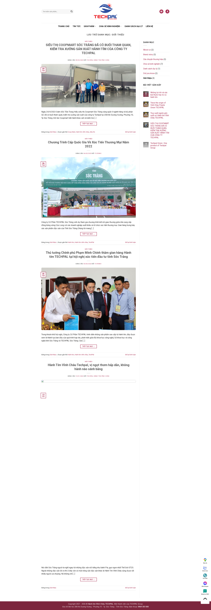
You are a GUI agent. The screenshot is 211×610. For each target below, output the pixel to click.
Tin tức (77, 26)
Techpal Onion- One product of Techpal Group (158, 145)
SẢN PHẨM (89, 26)
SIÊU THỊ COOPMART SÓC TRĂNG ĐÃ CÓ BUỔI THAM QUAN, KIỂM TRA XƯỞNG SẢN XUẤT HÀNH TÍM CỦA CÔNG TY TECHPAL (88, 49)
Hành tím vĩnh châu (82, 132)
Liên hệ (149, 26)
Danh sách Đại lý (134, 26)
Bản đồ (205, 563)
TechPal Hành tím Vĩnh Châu (98, 60)
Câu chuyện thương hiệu (153, 59)
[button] (161, 12)
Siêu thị (92, 132)
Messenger (205, 586)
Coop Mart (71, 132)
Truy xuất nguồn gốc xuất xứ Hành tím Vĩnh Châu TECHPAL (159, 115)
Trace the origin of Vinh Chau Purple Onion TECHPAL (158, 105)
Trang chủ (63, 26)
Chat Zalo (205, 571)
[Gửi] (71, 11)
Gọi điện (205, 578)
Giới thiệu (88, 41)
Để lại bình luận (130, 132)
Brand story (148, 54)
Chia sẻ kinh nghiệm (109, 26)
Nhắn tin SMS (205, 594)
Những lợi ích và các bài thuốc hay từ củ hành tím (158, 94)
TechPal (91, 242)
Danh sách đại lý (150, 69)
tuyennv (98, 153)
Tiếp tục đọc (88, 124)
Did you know (149, 73)
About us (147, 50)
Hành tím (71, 242)
